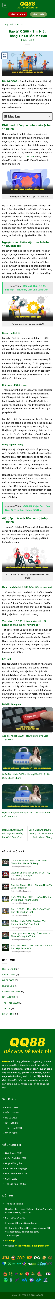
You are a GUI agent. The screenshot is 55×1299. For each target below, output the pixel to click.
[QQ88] (27, 5)
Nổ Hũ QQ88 (8, 997)
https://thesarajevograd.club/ (32, 1245)
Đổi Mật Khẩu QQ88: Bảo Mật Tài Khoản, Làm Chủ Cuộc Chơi (12, 833)
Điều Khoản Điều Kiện (16, 1173)
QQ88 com (28, 156)
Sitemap (10, 1240)
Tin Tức (19, 24)
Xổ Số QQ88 (8, 1014)
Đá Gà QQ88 (8, 980)
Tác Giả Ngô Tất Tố (15, 1183)
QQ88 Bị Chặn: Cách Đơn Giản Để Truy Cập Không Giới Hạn (30, 874)
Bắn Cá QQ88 (9, 969)
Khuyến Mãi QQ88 (11, 991)
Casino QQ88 (8, 974)
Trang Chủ (7, 24)
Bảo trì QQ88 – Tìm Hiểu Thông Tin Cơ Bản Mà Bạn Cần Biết (31, 910)
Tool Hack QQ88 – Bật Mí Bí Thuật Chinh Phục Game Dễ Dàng (29, 862)
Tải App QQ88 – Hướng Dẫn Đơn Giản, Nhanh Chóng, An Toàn (30, 935)
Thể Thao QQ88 (10, 1002)
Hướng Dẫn (8, 985)
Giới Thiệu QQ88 (13, 1153)
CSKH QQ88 (11, 1178)
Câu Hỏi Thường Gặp (16, 1168)
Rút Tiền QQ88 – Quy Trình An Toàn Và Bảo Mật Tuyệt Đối (31, 947)
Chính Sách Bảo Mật (15, 1158)
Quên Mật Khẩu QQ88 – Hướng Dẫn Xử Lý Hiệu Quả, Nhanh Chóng (41, 833)
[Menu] (4, 5)
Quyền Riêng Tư (13, 1163)
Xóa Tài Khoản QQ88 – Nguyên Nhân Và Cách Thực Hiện (31, 886)
